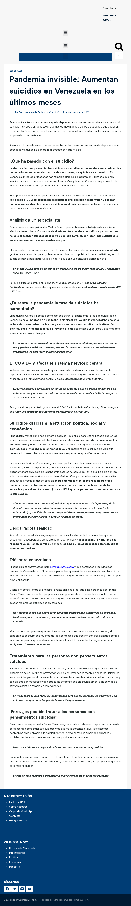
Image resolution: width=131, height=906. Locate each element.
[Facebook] (7, 889)
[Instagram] (22, 889)
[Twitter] (14, 889)
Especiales (16, 71)
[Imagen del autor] (12, 112)
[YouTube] (29, 889)
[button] (65, 33)
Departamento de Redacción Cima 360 (39, 112)
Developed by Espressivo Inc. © (20, 899)
